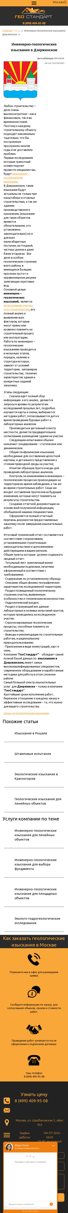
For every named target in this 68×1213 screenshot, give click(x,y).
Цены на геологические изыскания (26, 713)
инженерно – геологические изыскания (16, 177)
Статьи (16, 30)
